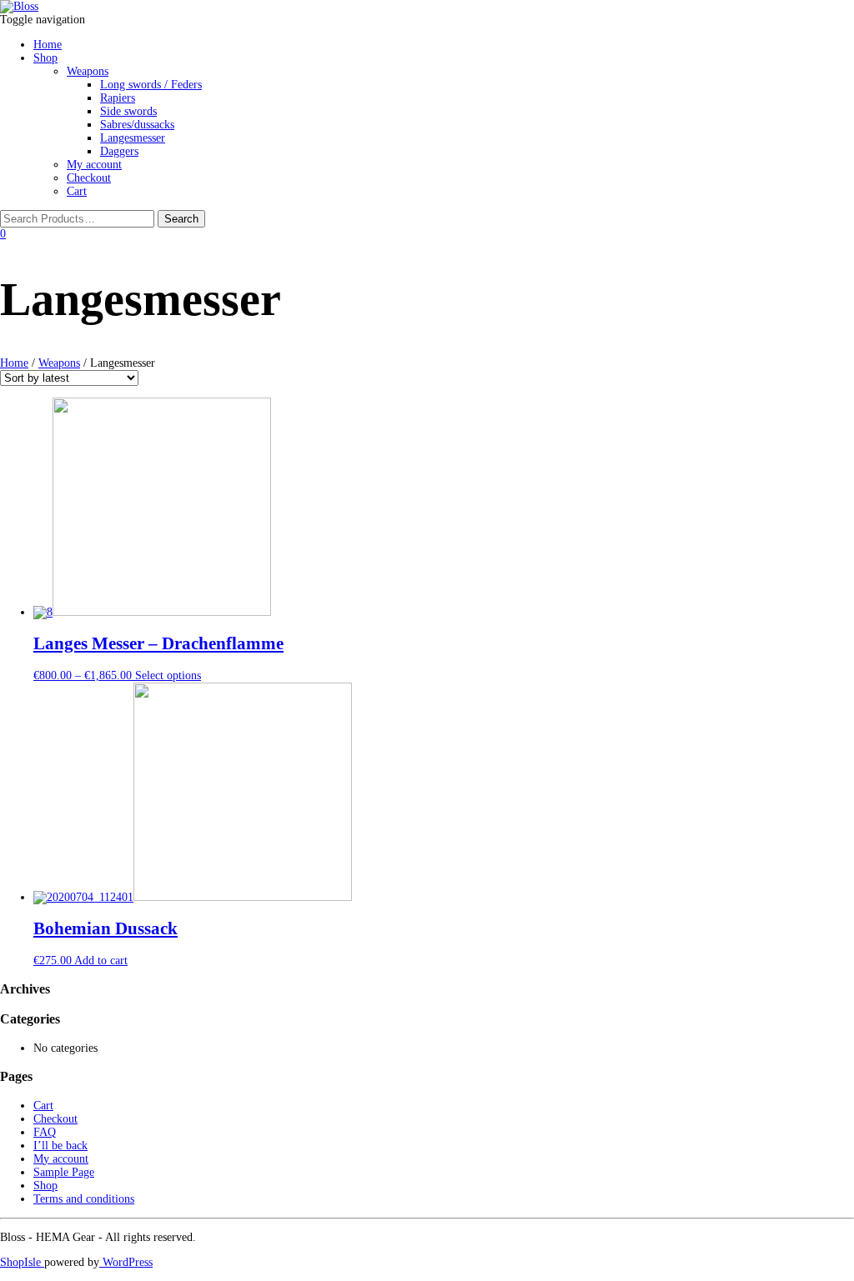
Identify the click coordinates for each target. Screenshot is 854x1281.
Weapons (87, 71)
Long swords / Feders (151, 84)
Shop (45, 58)
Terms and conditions (83, 1199)
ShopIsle (22, 1262)
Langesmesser (132, 138)
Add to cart (101, 960)
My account (94, 164)
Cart (77, 191)
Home (47, 44)
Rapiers (117, 98)
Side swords (128, 111)
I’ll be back (60, 1145)
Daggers (119, 151)
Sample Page (63, 1172)
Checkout (89, 178)
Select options (168, 675)
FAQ (44, 1132)
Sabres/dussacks (137, 124)
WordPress (126, 1262)
